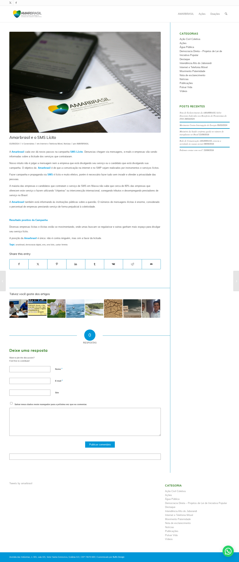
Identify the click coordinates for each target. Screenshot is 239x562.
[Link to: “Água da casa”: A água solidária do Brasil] (75, 308)
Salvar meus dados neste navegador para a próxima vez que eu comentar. (51, 404)
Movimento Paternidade (192, 71)
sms (44, 244)
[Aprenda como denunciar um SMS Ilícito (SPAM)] (3, 281)
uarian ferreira (62, 244)
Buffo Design (118, 557)
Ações (183, 43)
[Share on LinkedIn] (75, 264)
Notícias (67, 143)
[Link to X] (10, 3)
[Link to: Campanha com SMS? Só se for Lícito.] (18, 308)
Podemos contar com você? (191, 150)
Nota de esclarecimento (192, 75)
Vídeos (183, 91)
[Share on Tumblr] (94, 264)
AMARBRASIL (83, 143)
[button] (228, 551)
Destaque (185, 59)
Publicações (186, 83)
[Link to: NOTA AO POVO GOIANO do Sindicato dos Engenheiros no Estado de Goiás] (132, 308)
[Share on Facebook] (19, 264)
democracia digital (33, 244)
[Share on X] (38, 264)
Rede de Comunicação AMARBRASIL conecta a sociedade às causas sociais (200, 142)
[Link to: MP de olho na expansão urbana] (94, 307)
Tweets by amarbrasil (20, 483)
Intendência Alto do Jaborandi (196, 63)
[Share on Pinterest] (56, 264)
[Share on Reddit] (132, 264)
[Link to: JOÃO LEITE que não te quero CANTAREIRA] (113, 308)
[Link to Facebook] (16, 3)
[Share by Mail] (151, 264)
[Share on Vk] (113, 264)
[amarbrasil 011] (85, 82)
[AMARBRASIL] (27, 14)
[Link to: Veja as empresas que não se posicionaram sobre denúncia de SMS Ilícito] (37, 307)
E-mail (59, 380)
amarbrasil (20, 244)
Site (57, 392)
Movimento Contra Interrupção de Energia (198, 125)
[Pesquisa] (226, 14)
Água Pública (187, 47)
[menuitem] (186, 14)
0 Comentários (28, 143)
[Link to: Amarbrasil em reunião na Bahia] (151, 308)
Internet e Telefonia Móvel (51, 143)
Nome (58, 369)
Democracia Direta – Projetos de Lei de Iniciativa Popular (196, 503)
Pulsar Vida (186, 87)
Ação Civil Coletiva (190, 39)
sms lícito (51, 244)
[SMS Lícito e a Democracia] (236, 281)
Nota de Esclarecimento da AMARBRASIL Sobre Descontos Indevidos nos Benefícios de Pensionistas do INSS (203, 115)
